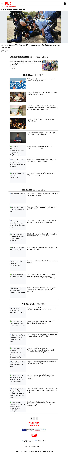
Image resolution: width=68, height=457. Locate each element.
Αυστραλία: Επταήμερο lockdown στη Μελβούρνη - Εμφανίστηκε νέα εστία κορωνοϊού (25, 62)
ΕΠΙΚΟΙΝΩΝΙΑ (34, 425)
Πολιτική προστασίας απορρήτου (32, 451)
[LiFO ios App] (40, 441)
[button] (2, 3)
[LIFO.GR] (8, 4)
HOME (3, 6)
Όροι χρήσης (18, 451)
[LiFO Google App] (27, 441)
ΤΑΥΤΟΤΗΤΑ (34, 423)
